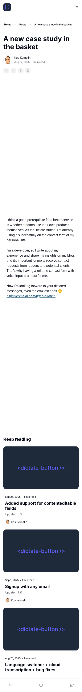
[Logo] (7, 7)
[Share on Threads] (21, 71)
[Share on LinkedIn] (28, 71)
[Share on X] (13, 71)
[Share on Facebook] (6, 71)
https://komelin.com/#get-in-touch (31, 296)
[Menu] (77, 7)
